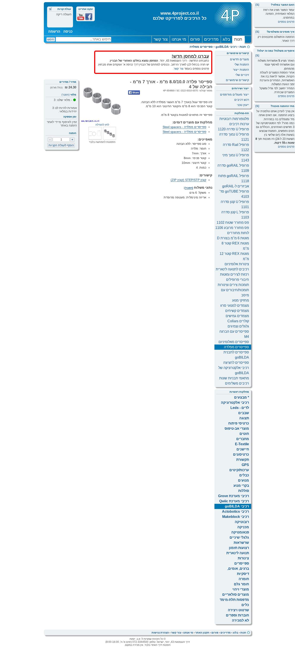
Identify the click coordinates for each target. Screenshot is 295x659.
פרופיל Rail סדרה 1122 (236, 147)
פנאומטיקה (240, 532)
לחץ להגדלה (102, 124)
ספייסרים (241, 563)
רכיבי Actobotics (235, 511)
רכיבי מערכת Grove (233, 496)
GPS (245, 465)
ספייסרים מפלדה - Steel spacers (184, 127)
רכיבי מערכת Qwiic (234, 501)
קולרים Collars (238, 321)
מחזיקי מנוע (240, 300)
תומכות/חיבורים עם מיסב (235, 292)
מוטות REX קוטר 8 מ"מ (235, 245)
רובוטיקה (242, 522)
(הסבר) (66, 94)
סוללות (243, 491)
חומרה (244, 579)
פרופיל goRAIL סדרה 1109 (233, 168)
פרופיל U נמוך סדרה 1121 (234, 136)
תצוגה (244, 418)
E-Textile (242, 444)
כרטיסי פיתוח (238, 423)
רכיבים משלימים (237, 383)
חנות (238, 39)
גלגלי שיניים (239, 537)
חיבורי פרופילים (237, 279)
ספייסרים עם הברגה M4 (234, 334)
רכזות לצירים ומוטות (234, 274)
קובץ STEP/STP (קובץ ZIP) (188, 180)
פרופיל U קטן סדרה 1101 (235, 204)
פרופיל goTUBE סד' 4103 (234, 194)
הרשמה (54, 31)
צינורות (243, 558)
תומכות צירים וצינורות (233, 285)
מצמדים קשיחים (237, 311)
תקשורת (242, 459)
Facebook (88, 16)
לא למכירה (240, 620)
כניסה (68, 31)
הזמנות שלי (241, 64)
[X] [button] (257, 4)
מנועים (243, 480)
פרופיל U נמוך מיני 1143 (235, 157)
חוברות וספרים (237, 615)
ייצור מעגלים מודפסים (234, 94)
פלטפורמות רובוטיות (234, 119)
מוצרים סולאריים (235, 594)
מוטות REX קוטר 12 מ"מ (234, 256)
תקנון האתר (202, 632)
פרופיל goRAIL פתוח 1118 (233, 178)
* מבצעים (241, 397)
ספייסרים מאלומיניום (234, 342)
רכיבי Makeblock (235, 517)
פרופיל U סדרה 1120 (233, 129)
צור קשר (161, 39)
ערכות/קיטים (239, 470)
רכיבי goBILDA (226, 46)
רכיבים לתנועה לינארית (232, 269)
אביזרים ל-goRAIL (235, 186)
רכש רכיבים (241, 99)
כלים (245, 605)
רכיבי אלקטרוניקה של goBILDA (233, 370)
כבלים (244, 475)
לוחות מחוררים (238, 233)
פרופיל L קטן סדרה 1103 (235, 214)
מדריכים (211, 39)
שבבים (243, 413)
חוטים (244, 434)
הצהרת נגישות (160, 632)
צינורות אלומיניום (237, 264)
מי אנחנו (179, 39)
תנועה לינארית (237, 553)
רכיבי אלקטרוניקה (235, 402)
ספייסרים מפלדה (201, 46)
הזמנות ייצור (241, 69)
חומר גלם (241, 584)
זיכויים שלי (242, 75)
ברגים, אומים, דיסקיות (238, 571)
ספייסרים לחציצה (236, 362)
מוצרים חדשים (239, 59)
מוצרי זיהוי (240, 589)
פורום (195, 39)
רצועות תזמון (239, 548)
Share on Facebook (134, 92)
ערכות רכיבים (239, 124)
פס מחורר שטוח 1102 (233, 222)
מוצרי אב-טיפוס (237, 428)
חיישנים (242, 449)
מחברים (242, 439)
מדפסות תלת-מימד (234, 600)
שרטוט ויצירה (238, 610)
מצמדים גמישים (237, 316)
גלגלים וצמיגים (238, 326)
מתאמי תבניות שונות (234, 378)
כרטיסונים (241, 454)
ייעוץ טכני (243, 105)
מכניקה (243, 527)
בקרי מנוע (241, 485)
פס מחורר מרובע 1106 (232, 228)
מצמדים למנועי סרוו (234, 305)
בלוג (226, 39)
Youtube (80, 16)
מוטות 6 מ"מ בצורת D (233, 238)
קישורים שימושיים (237, 80)
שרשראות (241, 542)
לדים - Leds (239, 408)
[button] (109, 138)
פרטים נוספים (286, 21)
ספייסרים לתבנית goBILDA (236, 354)
